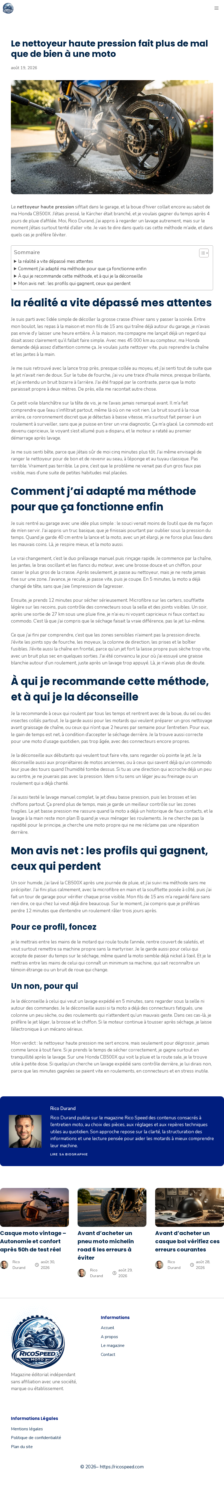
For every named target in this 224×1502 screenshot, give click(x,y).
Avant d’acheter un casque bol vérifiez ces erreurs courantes (187, 1241)
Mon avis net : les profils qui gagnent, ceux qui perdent (74, 283)
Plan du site (22, 1446)
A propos (109, 1337)
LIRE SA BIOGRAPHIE (69, 1154)
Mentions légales (27, 1429)
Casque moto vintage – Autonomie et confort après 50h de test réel (33, 1241)
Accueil (107, 1327)
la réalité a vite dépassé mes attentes (55, 261)
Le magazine (113, 1345)
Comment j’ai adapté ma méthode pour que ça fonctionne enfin (82, 269)
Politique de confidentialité (36, 1437)
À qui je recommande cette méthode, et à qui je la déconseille (80, 276)
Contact (108, 1354)
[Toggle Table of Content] (201, 253)
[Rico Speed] (8, 8)
